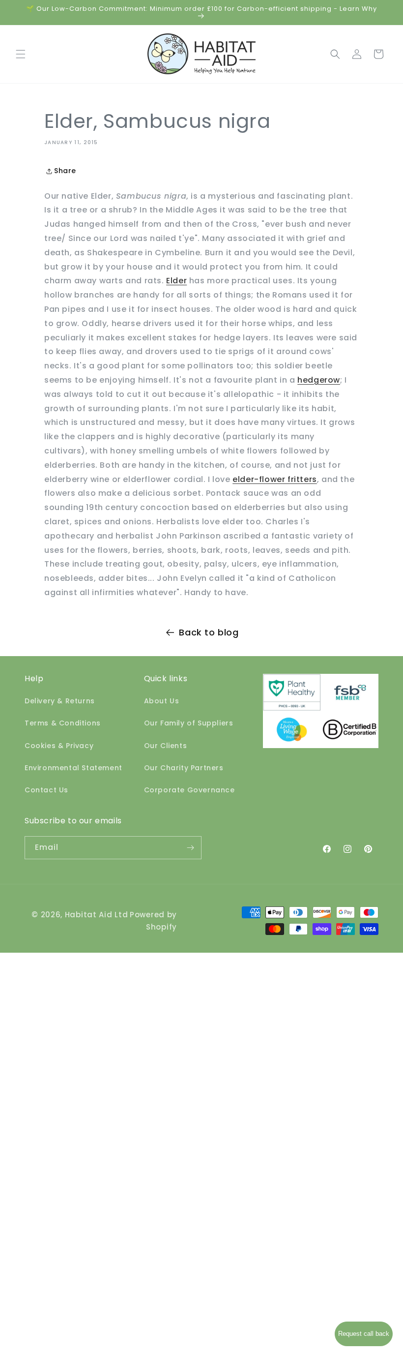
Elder (176, 280)
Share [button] (65, 171)
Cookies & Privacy (59, 746)
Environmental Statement (73, 768)
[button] (20, 54)
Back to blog (208, 632)
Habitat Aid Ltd (96, 914)
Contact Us (46, 790)
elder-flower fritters (274, 479)
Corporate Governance (189, 790)
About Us (161, 701)
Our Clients (165, 746)
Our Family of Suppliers (188, 723)
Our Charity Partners (184, 768)
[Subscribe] (190, 847)
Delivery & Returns (60, 701)
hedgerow (318, 380)
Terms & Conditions (63, 723)
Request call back (363, 1333)
